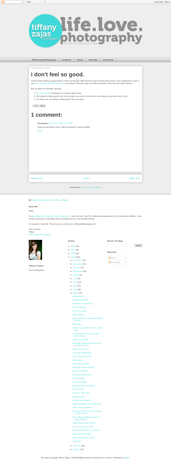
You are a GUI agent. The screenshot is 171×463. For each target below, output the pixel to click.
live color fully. (78, 389)
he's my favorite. (79, 307)
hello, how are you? (81, 349)
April (75, 289)
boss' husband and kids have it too (49, 83)
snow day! (77, 441)
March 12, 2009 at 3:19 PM (60, 123)
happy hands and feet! (82, 434)
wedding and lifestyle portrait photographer (51, 216)
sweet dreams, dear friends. (84, 423)
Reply (39, 131)
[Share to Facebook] (41, 105)
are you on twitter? (80, 371)
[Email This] (34, 105)
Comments (115, 262)
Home (86, 178)
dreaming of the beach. (82, 375)
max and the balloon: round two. (86, 430)
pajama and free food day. (84, 386)
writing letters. (78, 296)
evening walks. (79, 378)
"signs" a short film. (81, 339)
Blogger (126, 458)
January (76, 449)
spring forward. (79, 396)
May (75, 286)
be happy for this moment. (84, 367)
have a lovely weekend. (82, 356)
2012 (73, 246)
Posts (113, 258)
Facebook (66, 60)
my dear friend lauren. (82, 400)
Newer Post (37, 178)
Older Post (134, 178)
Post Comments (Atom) (91, 187)
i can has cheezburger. (82, 353)
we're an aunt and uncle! (83, 426)
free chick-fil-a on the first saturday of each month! (87, 412)
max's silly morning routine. (84, 437)
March (76, 293)
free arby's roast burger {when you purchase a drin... (87, 344)
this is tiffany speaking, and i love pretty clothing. (86, 418)
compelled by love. (80, 300)
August (76, 275)
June (75, 282)
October (76, 267)
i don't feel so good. (57, 74)
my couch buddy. (80, 382)
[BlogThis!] (36, 105)
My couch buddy (43, 93)
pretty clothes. (78, 314)
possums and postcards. (83, 303)
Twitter (80, 60)
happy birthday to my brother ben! (87, 404)
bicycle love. (78, 360)
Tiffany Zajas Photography (44, 60)
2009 (73, 257)
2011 (73, 250)
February (77, 446)
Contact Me (108, 60)
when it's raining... (80, 311)
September (78, 271)
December (77, 260)
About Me (93, 60)
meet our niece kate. (81, 393)
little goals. (77, 324)
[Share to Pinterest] (44, 105)
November (77, 264)
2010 (73, 253)
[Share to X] (39, 105)
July (75, 278)
